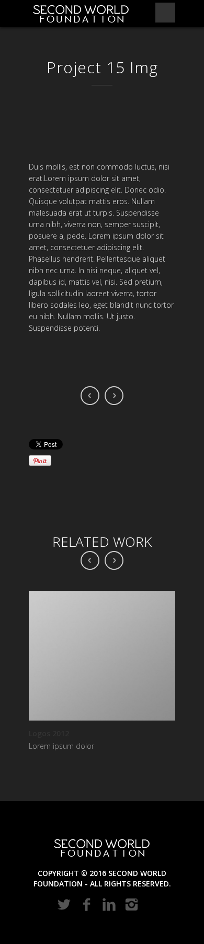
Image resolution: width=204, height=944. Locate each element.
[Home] (81, 13)
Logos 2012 (49, 733)
